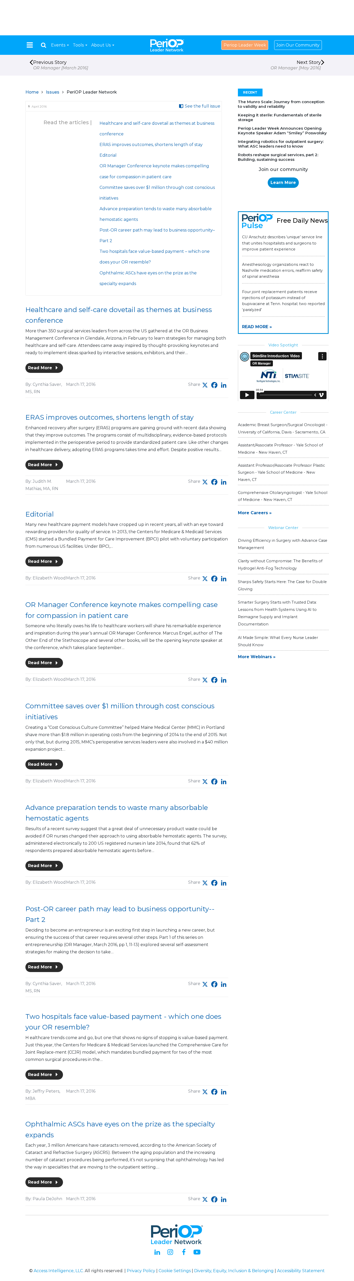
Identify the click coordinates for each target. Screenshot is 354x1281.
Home (32, 92)
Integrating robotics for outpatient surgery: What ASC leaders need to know (281, 144)
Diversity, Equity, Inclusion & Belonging (234, 1270)
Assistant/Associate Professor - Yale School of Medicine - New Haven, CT (280, 448)
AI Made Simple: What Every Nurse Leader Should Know (278, 641)
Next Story (296, 65)
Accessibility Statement (301, 1270)
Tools (79, 45)
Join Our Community (298, 45)
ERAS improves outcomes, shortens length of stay (151, 144)
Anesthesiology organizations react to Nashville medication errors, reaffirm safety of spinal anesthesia (282, 270)
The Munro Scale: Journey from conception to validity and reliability (281, 104)
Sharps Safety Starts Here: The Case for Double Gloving (282, 585)
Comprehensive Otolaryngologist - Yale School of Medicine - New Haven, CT (282, 496)
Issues (52, 92)
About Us (101, 45)
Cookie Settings (175, 1270)
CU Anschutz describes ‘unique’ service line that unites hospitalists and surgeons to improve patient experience (282, 243)
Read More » (257, 326)
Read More (40, 367)
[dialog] (43, 45)
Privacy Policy (141, 1270)
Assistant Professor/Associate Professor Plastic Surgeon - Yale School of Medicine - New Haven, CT (281, 472)
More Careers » (255, 512)
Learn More (283, 182)
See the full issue (202, 106)
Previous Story (60, 65)
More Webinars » (256, 656)
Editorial (108, 155)
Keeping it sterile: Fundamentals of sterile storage (280, 117)
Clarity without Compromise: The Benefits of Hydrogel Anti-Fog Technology (280, 565)
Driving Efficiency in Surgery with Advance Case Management (282, 544)
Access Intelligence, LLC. (59, 1270)
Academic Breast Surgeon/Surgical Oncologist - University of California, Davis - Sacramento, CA (283, 428)
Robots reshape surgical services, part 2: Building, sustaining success (278, 157)
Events (58, 45)
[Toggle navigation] (29, 45)
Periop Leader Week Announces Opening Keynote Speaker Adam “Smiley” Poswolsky (282, 130)
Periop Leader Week (245, 45)
